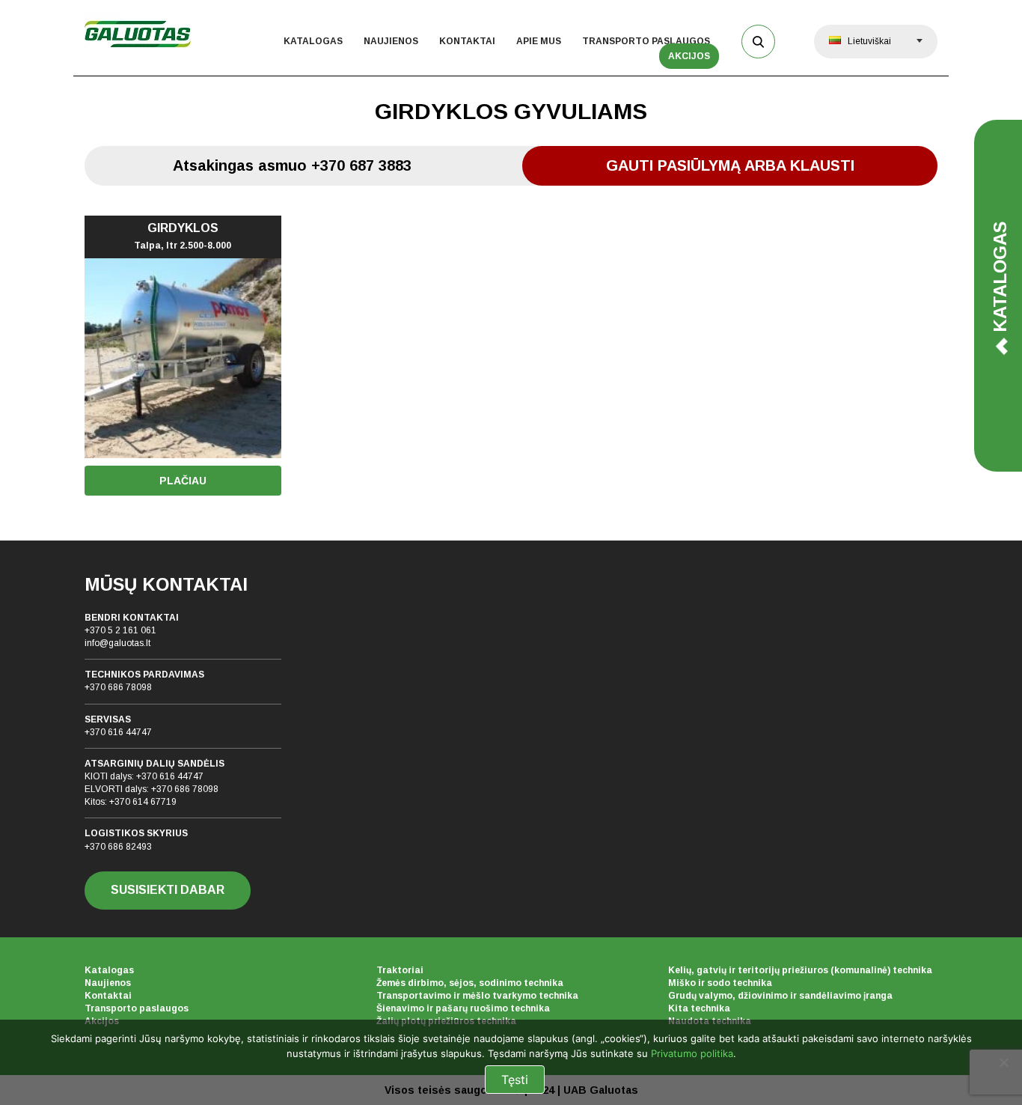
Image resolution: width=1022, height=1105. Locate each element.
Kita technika (699, 1008)
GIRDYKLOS (182, 237)
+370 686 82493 (118, 846)
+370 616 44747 (118, 732)
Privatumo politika (692, 1053)
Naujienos (391, 41)
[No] (1003, 1062)
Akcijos (689, 56)
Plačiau (182, 481)
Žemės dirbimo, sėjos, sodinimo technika (469, 983)
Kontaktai (467, 41)
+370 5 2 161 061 (120, 630)
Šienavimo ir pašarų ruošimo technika (463, 1008)
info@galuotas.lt (117, 643)
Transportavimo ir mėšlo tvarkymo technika (477, 995)
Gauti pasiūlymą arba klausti (730, 165)
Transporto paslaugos (646, 41)
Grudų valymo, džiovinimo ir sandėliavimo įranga (780, 995)
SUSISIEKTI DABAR (167, 889)
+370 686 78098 (118, 687)
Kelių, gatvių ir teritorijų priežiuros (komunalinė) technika (800, 970)
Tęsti (514, 1079)
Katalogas (313, 41)
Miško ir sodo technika (720, 983)
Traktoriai (399, 970)
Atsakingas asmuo (292, 165)
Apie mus (538, 41)
